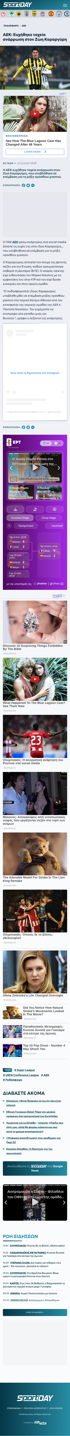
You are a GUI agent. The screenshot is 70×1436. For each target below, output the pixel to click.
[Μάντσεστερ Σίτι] (59, 14)
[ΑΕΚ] (19, 14)
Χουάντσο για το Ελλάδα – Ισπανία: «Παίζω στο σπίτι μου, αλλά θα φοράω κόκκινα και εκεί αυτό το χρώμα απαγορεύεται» (34, 1127)
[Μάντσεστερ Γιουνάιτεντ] (51, 14)
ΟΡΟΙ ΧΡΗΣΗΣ (56, 1408)
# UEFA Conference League (21, 1075)
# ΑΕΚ (45, 1075)
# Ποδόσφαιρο (12, 1079)
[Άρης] (35, 14)
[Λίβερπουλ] (43, 14)
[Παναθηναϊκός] (12, 14)
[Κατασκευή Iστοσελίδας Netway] (40, 1422)
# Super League (24, 1070)
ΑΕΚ (15, 242)
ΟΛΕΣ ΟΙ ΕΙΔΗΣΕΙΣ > (35, 1312)
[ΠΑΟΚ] (27, 14)
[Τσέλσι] (67, 14)
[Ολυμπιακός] (4, 14)
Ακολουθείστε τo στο (35, 1168)
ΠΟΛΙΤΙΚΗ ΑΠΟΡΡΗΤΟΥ (35, 1408)
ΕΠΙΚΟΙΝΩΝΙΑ (14, 1408)
